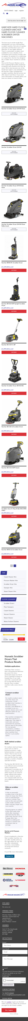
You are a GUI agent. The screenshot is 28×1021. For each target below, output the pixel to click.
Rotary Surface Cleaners (11, 621)
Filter (21, 639)
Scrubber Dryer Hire (10, 584)
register (21, 10)
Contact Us (9, 856)
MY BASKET (7, 13)
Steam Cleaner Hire (10, 591)
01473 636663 (8, 10)
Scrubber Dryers (9, 603)
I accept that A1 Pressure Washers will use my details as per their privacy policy (13, 973)
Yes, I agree (9, 1010)
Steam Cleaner (8, 618)
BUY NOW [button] (14, 270)
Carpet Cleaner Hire (10, 577)
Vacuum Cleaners (9, 614)
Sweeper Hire (8, 588)
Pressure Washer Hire (11, 580)
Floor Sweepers (9, 607)
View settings (14, 1014)
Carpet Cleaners (9, 610)
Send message (8, 984)
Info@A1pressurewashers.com (15, 995)
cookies (9, 1002)
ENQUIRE (14, 114)
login (16, 10)
